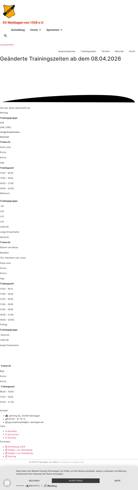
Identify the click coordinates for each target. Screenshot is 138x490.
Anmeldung (18, 29)
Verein (34, 29)
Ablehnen (34, 480)
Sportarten (52, 29)
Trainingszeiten (88, 51)
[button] (5, 35)
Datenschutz (78, 462)
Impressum (66, 462)
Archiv (132, 51)
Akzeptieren (75, 480)
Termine (105, 51)
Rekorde (119, 51)
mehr (117, 480)
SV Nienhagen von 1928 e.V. (23, 22)
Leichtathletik (7, 44)
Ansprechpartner (66, 51)
